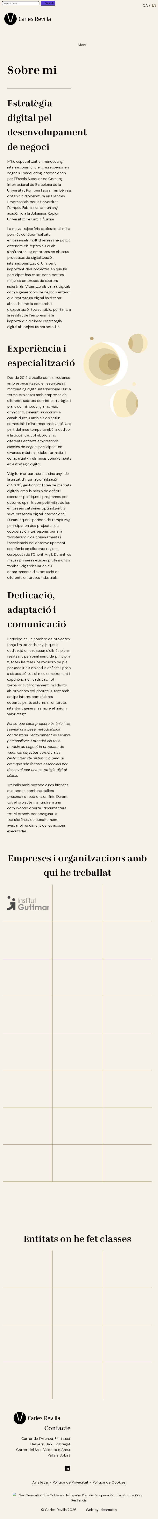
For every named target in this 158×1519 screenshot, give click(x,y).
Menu (82, 45)
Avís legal (40, 1482)
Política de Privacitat (71, 1482)
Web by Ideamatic (101, 1509)
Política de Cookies (109, 1482)
